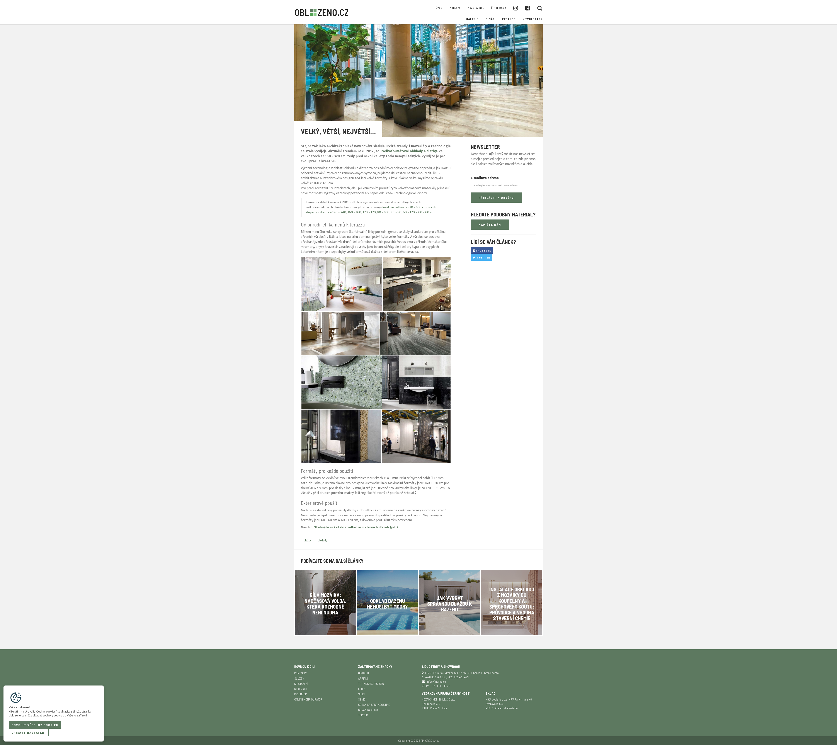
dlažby (307, 540)
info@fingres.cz (436, 681)
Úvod (439, 7)
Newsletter (532, 19)
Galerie (472, 19)
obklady (322, 540)
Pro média (300, 694)
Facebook (483, 250)
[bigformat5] (416, 382)
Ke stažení (301, 683)
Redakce (508, 19)
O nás (490, 19)
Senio (362, 699)
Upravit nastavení (29, 732)
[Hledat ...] (540, 8)
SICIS (361, 694)
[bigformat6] (341, 436)
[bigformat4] (341, 382)
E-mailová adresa (485, 178)
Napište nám (490, 224)
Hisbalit (363, 673)
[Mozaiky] (341, 284)
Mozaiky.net (476, 7)
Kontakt (455, 7)
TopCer (363, 715)
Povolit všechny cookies (35, 725)
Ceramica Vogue (368, 710)
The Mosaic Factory (371, 683)
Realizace (301, 689)
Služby (299, 678)
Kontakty (300, 673)
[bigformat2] (340, 333)
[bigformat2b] (415, 333)
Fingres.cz (498, 7)
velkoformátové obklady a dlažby (409, 151)
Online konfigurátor (308, 699)
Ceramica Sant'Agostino (374, 704)
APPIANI (363, 678)
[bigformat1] (417, 284)
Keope (362, 689)
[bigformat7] (416, 436)
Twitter (483, 257)
